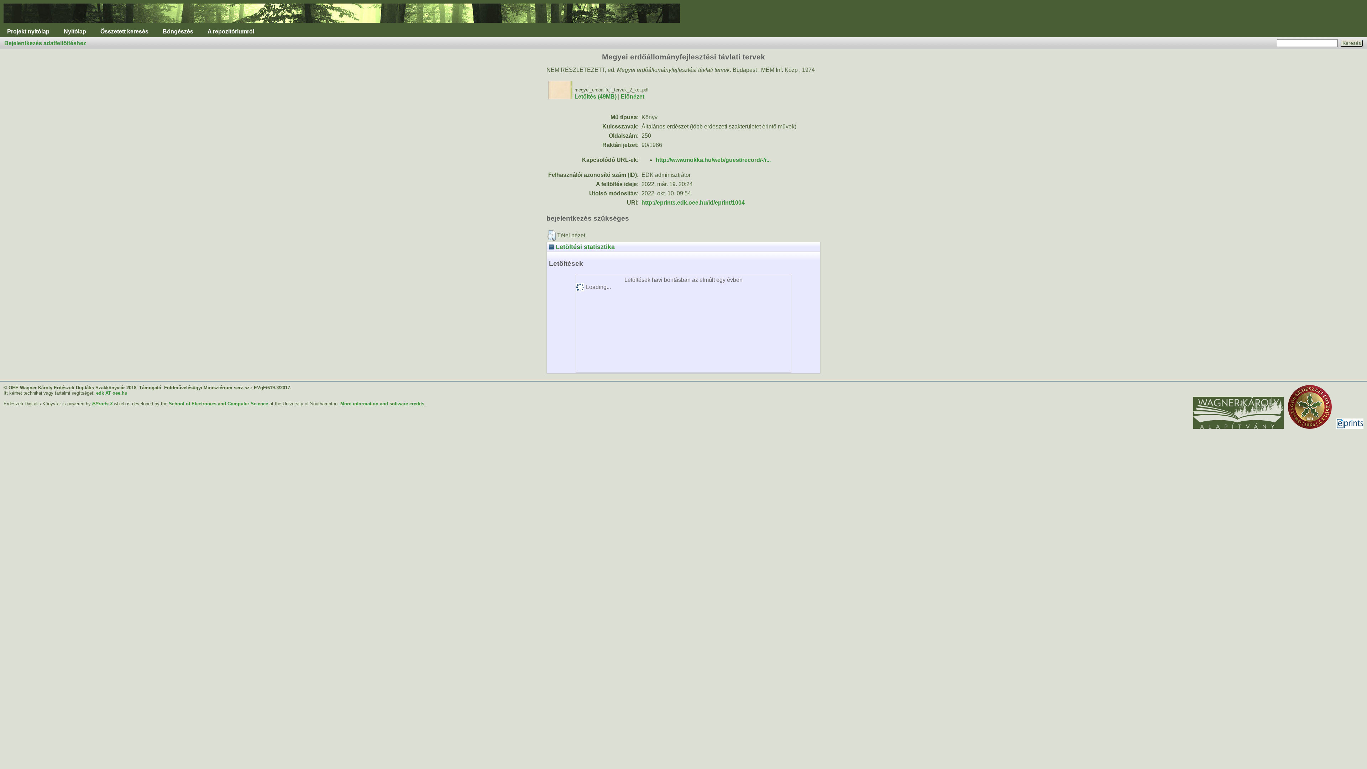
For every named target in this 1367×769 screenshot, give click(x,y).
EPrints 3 (102, 403)
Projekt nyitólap (28, 31)
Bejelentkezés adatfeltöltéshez (45, 43)
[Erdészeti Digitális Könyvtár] (342, 24)
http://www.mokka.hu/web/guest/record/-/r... (713, 160)
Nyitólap (75, 31)
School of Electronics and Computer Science (218, 403)
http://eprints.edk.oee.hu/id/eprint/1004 (693, 203)
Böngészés (178, 31)
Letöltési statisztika (584, 247)
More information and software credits (382, 403)
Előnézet (632, 97)
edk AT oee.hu (111, 393)
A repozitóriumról (231, 31)
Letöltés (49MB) (596, 97)
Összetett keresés (124, 31)
